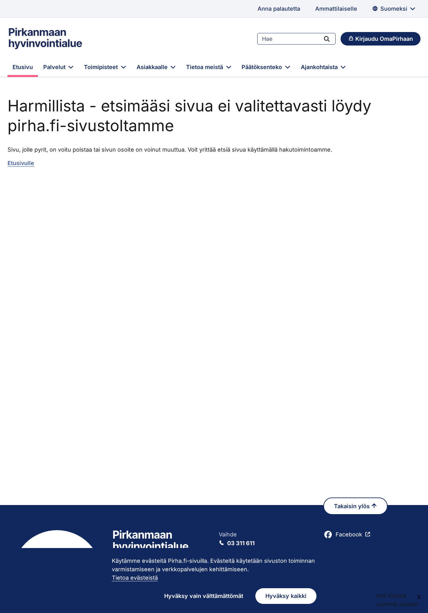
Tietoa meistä (205, 67)
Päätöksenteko (263, 67)
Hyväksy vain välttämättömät (203, 596)
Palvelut (55, 67)
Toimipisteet (101, 67)
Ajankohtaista (320, 67)
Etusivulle (21, 163)
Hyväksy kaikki (285, 596)
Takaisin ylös (352, 506)
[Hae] (326, 38)
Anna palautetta (279, 8)
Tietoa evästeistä (135, 577)
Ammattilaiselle (336, 8)
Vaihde (237, 538)
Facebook (349, 534)
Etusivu (23, 67)
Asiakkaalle (153, 67)
